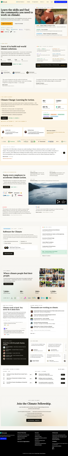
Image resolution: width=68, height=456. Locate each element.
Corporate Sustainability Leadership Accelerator (41, 438)
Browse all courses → (46, 255)
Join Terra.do (3, 438)
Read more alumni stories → (7, 158)
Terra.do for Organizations (23, 441)
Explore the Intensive (6, 64)
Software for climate (38, 436)
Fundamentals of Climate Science (40, 443)
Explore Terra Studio (19, 23)
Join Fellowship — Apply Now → (34, 420)
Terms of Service (42, 453)
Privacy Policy (37, 453)
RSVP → (31, 374)
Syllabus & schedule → (14, 118)
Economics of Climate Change (40, 440)
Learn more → (63, 65)
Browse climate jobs (56, 439)
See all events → (61, 369)
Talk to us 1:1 (19, 439)
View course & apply (8, 253)
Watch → (63, 374)
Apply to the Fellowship (6, 23)
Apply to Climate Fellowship (60, 1)
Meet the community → (8, 283)
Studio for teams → (17, 64)
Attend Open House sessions (22, 436)
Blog (53, 447)
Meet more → (33, 333)
